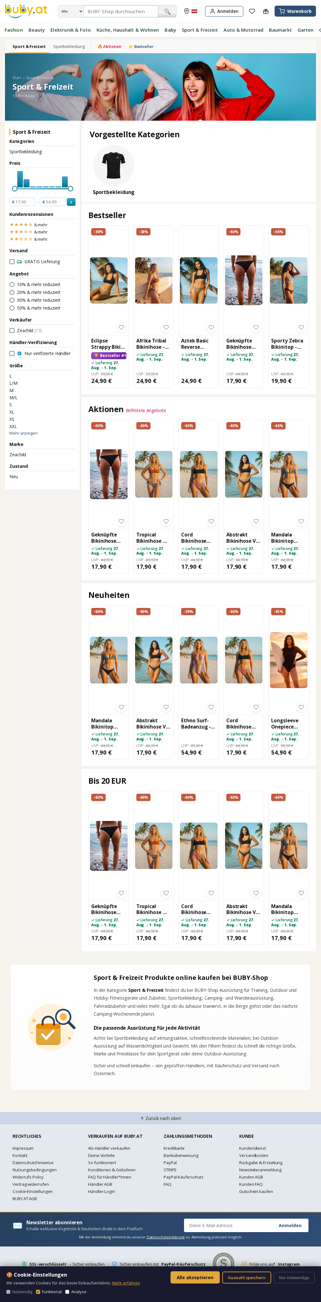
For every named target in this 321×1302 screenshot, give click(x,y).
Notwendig (22, 1291)
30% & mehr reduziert (39, 300)
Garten (305, 30)
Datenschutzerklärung (166, 1237)
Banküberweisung (181, 1155)
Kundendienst (252, 1148)
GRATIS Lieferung (42, 261)
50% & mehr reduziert (39, 308)
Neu (13, 476)
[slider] (14, 188)
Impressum (23, 1148)
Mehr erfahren (126, 1283)
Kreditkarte (174, 1148)
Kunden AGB (251, 1177)
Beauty (37, 30)
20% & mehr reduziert (39, 292)
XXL (13, 426)
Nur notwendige (294, 1277)
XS (11, 419)
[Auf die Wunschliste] (121, 327)
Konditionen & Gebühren (111, 1170)
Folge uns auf (275, 1264)
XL (11, 412)
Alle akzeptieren (195, 1277)
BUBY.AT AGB (25, 1198)
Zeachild (17, 455)
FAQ (167, 1184)
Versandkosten (253, 1155)
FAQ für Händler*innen (109, 1177)
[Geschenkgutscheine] (266, 11)
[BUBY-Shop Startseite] (26, 11)
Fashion (14, 30)
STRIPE (170, 1170)
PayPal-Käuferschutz (183, 1177)
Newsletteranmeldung (260, 1170)
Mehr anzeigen (23, 433)
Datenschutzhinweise (33, 1162)
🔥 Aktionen (109, 46)
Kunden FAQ (251, 1184)
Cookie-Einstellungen (33, 1191)
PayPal (170, 1162)
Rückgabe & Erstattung (260, 1162)
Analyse (78, 1291)
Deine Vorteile (101, 1155)
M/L (13, 397)
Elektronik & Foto (70, 30)
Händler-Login (101, 1191)
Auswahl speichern (247, 1277)
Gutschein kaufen (256, 1191)
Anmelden (290, 1225)
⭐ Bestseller (141, 46)
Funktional (51, 1291)
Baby (170, 30)
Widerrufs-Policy (28, 1177)
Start (17, 77)
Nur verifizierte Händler (47, 353)
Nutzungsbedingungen (34, 1170)
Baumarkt (280, 30)
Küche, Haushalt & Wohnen (128, 30)
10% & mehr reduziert (39, 284)
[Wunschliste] (252, 11)
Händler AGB (100, 1184)
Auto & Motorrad (243, 30)
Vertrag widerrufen (31, 1184)
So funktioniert (102, 1162)
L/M (13, 383)
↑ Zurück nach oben (160, 1118)
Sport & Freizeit (200, 30)
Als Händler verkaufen (109, 1148)
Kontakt (20, 1155)
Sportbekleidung (69, 46)
